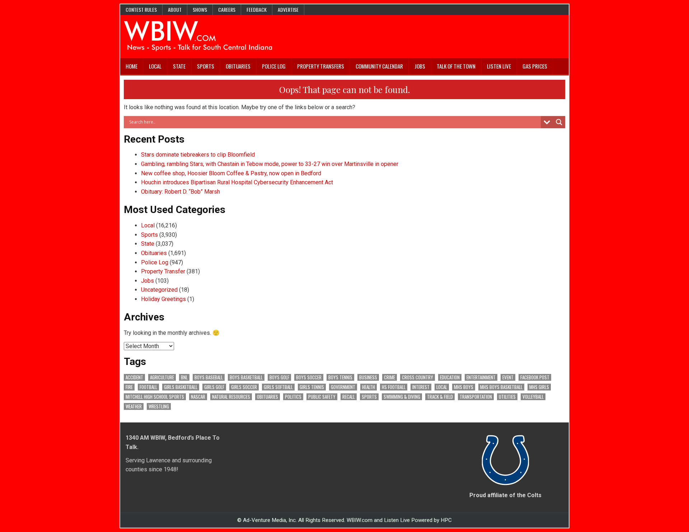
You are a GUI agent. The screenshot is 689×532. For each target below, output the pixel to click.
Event (508, 377)
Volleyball (533, 396)
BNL (184, 377)
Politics (293, 396)
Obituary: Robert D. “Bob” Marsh (180, 191)
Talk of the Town (456, 66)
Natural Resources (231, 396)
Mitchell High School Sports (155, 396)
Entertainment (481, 377)
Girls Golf (214, 387)
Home (131, 66)
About (175, 9)
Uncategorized (159, 289)
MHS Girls (539, 387)
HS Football (394, 387)
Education (450, 377)
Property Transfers (320, 66)
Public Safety (322, 396)
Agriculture (162, 377)
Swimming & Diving (402, 396)
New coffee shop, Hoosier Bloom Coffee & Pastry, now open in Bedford (231, 173)
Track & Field (440, 396)
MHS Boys (463, 387)
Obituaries (238, 66)
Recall (348, 396)
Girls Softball (278, 387)
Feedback (257, 9)
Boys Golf (279, 377)
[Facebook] (554, 66)
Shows (200, 9)
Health (368, 387)
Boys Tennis (340, 377)
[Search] (563, 66)
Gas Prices (534, 66)
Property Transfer (163, 271)
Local (155, 66)
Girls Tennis (312, 387)
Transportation (476, 396)
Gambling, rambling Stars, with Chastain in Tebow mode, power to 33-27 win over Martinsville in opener (269, 164)
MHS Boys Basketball (501, 387)
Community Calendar (379, 66)
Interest (421, 387)
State (179, 66)
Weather (134, 406)
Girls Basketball (180, 387)
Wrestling (159, 406)
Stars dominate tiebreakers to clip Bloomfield (198, 154)
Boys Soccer (309, 377)
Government (343, 387)
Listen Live (499, 66)
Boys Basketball (246, 377)
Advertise (288, 9)
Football (148, 387)
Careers (226, 9)
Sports (205, 66)
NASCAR (198, 396)
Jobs (419, 66)
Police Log (274, 66)
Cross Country (417, 377)
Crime (389, 377)
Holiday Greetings (163, 299)
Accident (134, 377)
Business (368, 377)
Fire (129, 387)
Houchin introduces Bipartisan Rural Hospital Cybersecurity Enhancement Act (237, 182)
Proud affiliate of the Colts (505, 495)
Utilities (507, 396)
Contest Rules (141, 9)
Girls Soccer (244, 387)
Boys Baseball (208, 377)
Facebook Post (534, 377)
